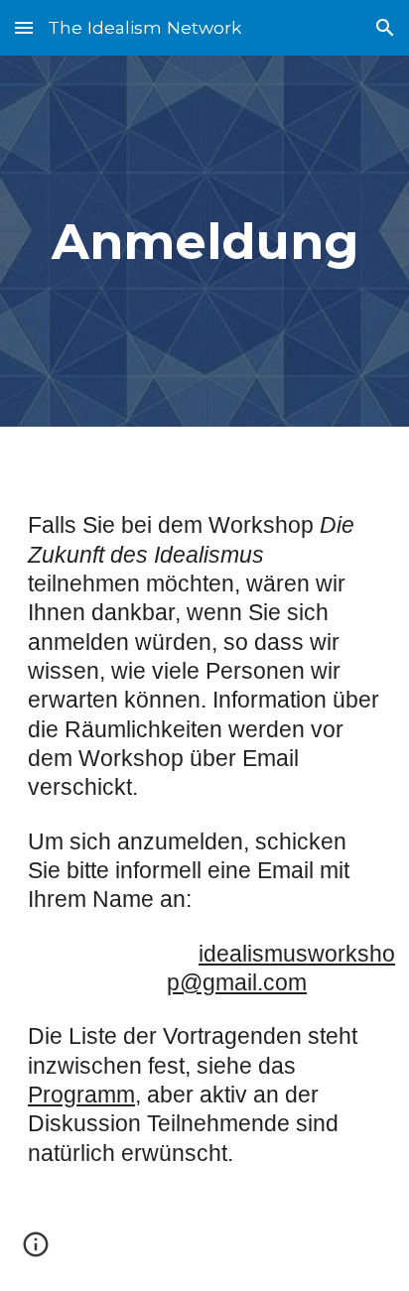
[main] (204, 241)
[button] (24, 27)
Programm (81, 1094)
